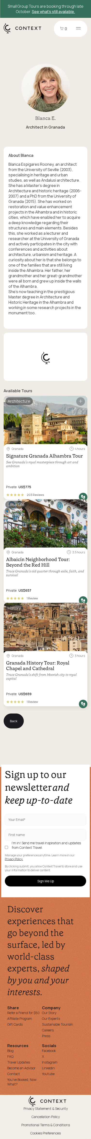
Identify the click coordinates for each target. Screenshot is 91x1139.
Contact (13, 1073)
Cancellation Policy (46, 1116)
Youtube (48, 1073)
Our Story (49, 1012)
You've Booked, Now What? (22, 1081)
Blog (10, 1050)
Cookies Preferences (45, 1133)
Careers (48, 1030)
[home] (25, 33)
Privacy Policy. (14, 859)
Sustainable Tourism (57, 1024)
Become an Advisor (21, 1068)
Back (13, 721)
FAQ (10, 1056)
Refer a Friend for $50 (23, 1012)
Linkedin (48, 1068)
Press (46, 1036)
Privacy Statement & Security (46, 1108)
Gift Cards (15, 1024)
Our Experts (51, 1018)
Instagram (50, 1062)
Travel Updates (18, 1062)
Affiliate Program (19, 1018)
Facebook (49, 1050)
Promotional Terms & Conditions (45, 1125)
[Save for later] (80, 401)
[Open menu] (78, 29)
